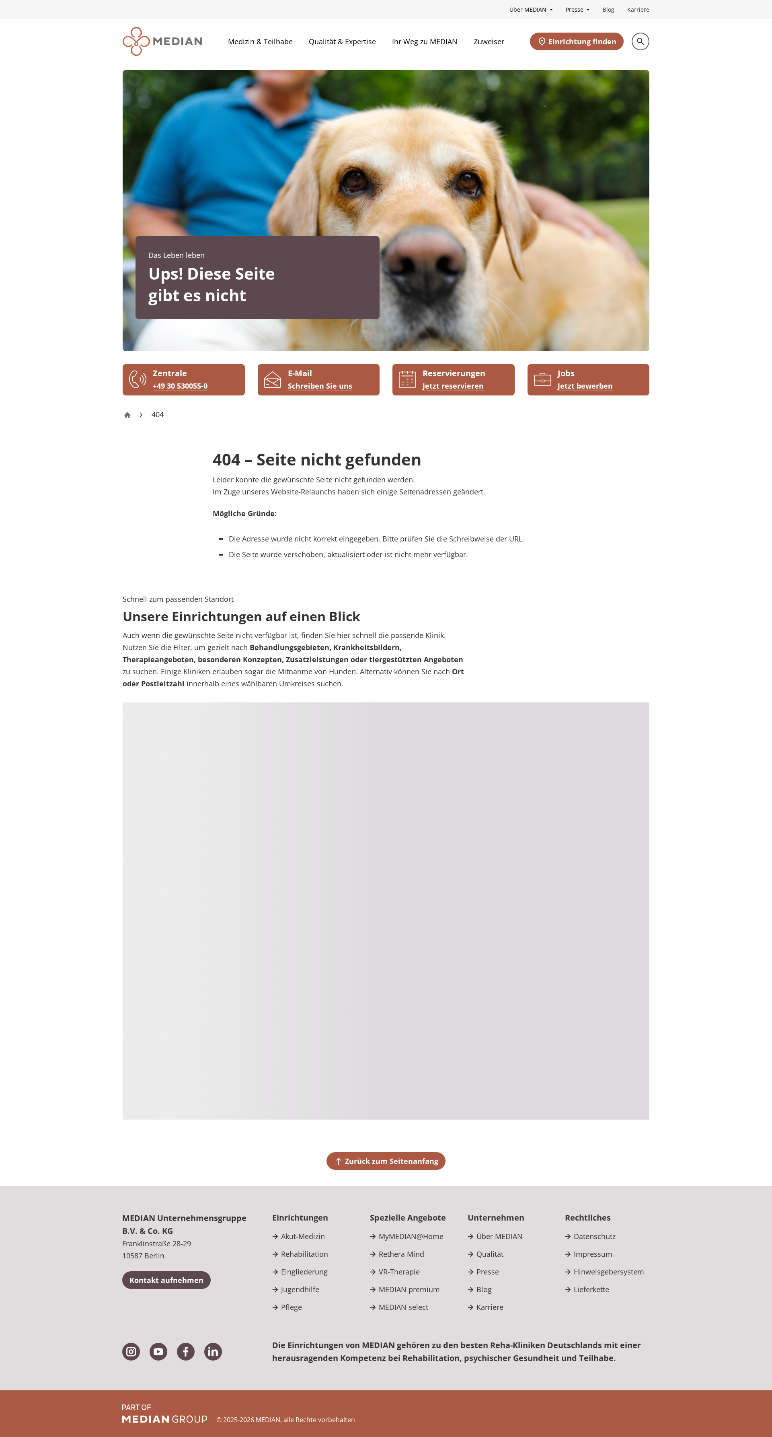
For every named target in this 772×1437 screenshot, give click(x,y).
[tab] (597, 734)
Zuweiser (489, 41)
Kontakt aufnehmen (166, 1280)
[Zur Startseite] (162, 41)
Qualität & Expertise (342, 41)
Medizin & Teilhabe (260, 41)
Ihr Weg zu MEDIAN (425, 41)
